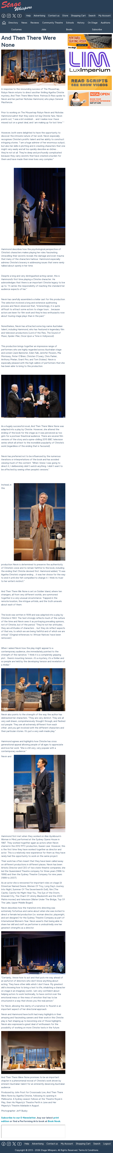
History (80, 22)
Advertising (39, 15)
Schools (70, 22)
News (24, 22)
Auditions (105, 22)
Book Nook (54, 1121)
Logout (107, 1143)
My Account (104, 15)
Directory (13, 22)
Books (69, 29)
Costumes (16, 29)
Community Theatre (52, 22)
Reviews (34, 22)
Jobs (43, 29)
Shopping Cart (78, 15)
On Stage (93, 22)
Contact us (53, 15)
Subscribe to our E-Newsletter (18, 1117)
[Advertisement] (73, 5)
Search (92, 15)
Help (28, 15)
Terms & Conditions (88, 1150)
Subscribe (97, 29)
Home (4, 22)
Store (65, 15)
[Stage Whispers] (12, 6)
